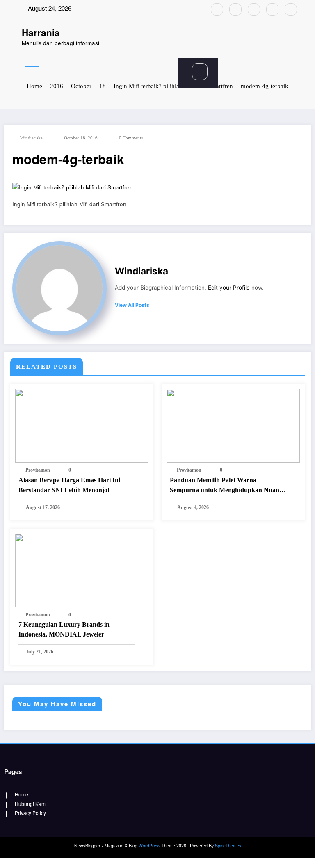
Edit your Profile (229, 287)
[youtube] (291, 9)
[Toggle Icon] (113, 73)
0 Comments (131, 138)
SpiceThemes (228, 845)
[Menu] (32, 73)
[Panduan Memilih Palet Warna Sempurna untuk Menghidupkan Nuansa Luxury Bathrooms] (233, 424)
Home (21, 794)
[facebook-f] (217, 9)
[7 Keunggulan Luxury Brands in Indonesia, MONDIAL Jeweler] (81, 569)
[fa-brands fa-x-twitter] (235, 9)
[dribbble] (254, 9)
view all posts (132, 305)
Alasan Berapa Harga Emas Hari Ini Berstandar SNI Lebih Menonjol (69, 485)
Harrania (41, 32)
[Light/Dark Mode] (284, 71)
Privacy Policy (30, 812)
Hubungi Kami (31, 803)
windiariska (31, 138)
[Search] (200, 71)
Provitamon (37, 470)
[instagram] (272, 9)
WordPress (149, 845)
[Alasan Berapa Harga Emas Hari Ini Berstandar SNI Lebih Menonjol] (81, 424)
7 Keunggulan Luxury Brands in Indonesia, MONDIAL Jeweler (64, 629)
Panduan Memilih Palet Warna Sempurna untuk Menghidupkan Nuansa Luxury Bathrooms (227, 486)
